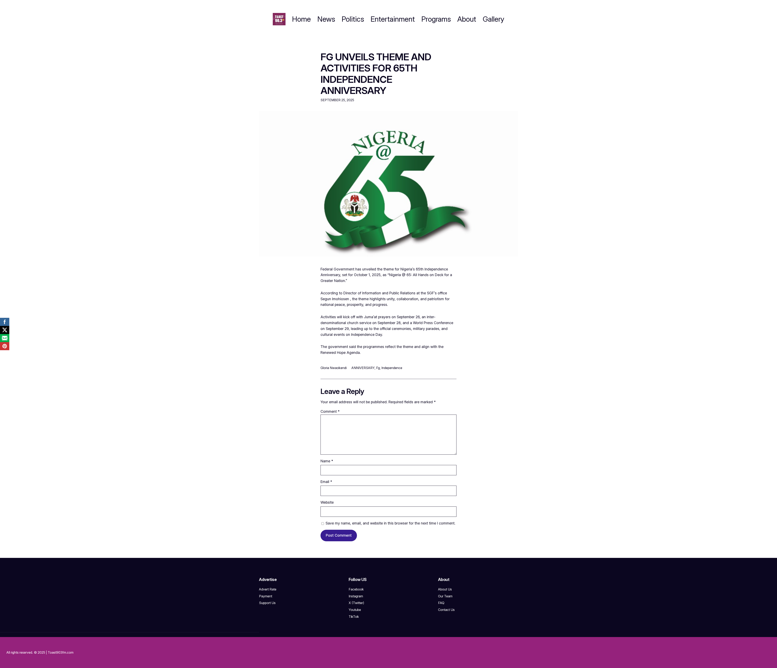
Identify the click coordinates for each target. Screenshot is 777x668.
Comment (330, 411)
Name (327, 461)
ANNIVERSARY (363, 368)
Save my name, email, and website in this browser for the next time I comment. (390, 523)
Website (327, 502)
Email (326, 482)
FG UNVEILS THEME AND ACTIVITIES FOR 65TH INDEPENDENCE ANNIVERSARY (376, 73)
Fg (378, 368)
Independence (391, 368)
